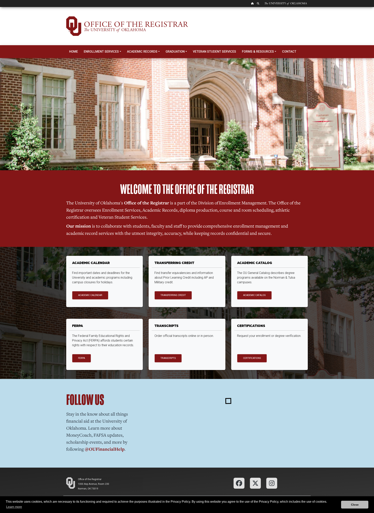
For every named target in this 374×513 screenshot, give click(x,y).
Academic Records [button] (142, 51)
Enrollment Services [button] (101, 51)
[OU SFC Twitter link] (255, 483)
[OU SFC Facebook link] (239, 483)
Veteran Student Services (214, 51)
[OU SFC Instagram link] (272, 483)
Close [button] (355, 504)
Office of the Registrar (89, 479)
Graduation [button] (175, 51)
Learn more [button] (14, 507)
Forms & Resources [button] (258, 51)
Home (73, 51)
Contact (289, 51)
